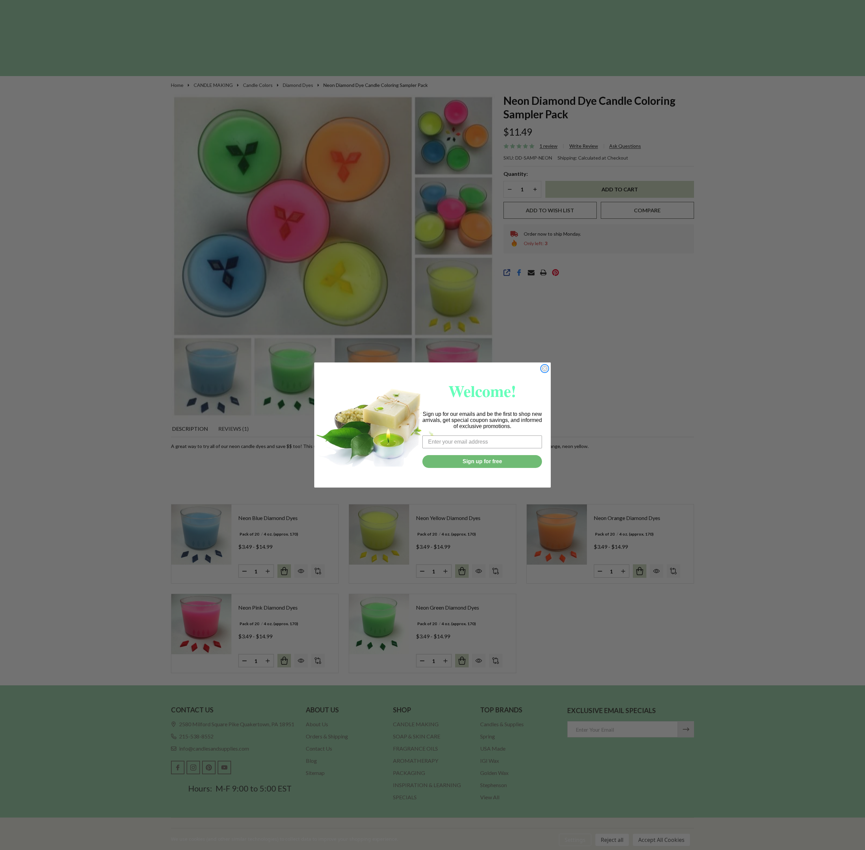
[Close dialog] (544, 368)
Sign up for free (482, 461)
